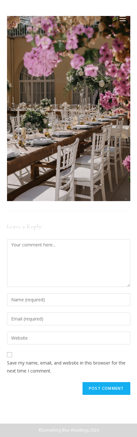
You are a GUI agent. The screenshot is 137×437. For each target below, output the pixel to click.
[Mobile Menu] (122, 18)
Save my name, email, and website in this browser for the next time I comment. (66, 367)
